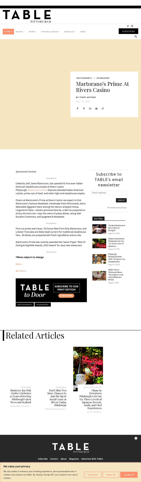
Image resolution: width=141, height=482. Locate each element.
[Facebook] (128, 26)
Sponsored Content (19, 406)
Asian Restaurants (93, 387)
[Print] (96, 108)
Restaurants (84, 78)
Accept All (129, 474)
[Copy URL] (102, 108)
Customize (93, 474)
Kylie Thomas (93, 412)
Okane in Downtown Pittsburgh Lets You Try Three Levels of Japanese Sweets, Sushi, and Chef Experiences (90, 399)
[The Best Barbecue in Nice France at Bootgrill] (99, 229)
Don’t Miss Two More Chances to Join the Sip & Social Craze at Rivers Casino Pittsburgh (56, 398)
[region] (70, 472)
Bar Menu (21, 270)
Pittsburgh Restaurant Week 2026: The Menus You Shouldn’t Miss (116, 258)
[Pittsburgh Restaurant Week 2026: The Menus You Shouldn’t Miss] (99, 259)
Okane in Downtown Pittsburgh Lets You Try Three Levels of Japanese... (116, 242)
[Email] (90, 108)
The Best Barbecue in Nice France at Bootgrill (116, 228)
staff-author (88, 97)
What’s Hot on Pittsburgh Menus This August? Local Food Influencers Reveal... (115, 275)
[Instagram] (132, 26)
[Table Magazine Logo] (28, 16)
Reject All (111, 474)
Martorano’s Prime (37, 190)
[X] (83, 108)
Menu (19, 264)
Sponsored (103, 78)
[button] (135, 36)
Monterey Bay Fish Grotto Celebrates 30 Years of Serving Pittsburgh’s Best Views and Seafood (20, 396)
